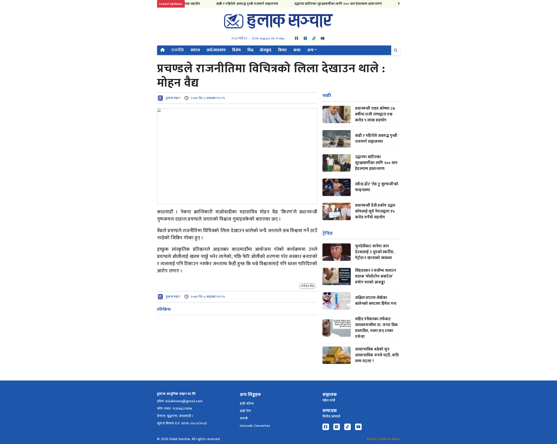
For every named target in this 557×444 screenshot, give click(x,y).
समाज (195, 50)
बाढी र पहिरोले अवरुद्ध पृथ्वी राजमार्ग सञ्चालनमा (236, 4)
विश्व (250, 50)
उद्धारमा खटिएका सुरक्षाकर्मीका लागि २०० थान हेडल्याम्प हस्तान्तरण (327, 4)
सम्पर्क (244, 418)
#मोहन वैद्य (307, 285)
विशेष (236, 50)
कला (297, 50)
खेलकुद (265, 50)
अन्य (310, 50)
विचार (282, 50)
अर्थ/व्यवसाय (216, 50)
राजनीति (177, 50)
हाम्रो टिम (245, 411)
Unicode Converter (255, 426)
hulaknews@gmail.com (184, 401)
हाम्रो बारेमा (247, 404)
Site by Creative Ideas (383, 439)
